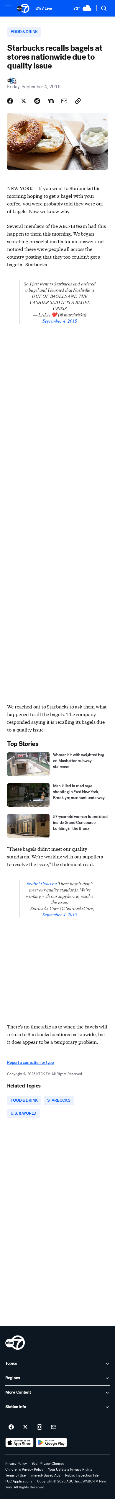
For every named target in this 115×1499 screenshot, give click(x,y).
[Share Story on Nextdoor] (51, 101)
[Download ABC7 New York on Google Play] (51, 1442)
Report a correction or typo (30, 1062)
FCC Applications (18, 1481)
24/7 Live (43, 8)
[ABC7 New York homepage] (23, 8)
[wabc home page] (15, 1342)
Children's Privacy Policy (24, 1469)
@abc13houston (42, 883)
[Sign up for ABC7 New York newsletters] (54, 1427)
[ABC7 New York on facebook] (11, 1427)
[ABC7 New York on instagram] (39, 1427)
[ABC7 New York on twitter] (25, 1427)
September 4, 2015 (59, 321)
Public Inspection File (81, 1475)
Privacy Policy (16, 1463)
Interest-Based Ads (45, 1475)
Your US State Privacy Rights (70, 1469)
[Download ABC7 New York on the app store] (19, 1442)
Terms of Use (15, 1475)
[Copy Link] (78, 101)
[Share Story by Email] (64, 101)
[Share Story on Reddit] (37, 101)
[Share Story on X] (24, 101)
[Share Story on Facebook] (10, 101)
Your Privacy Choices (48, 1463)
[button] (8, 8)
